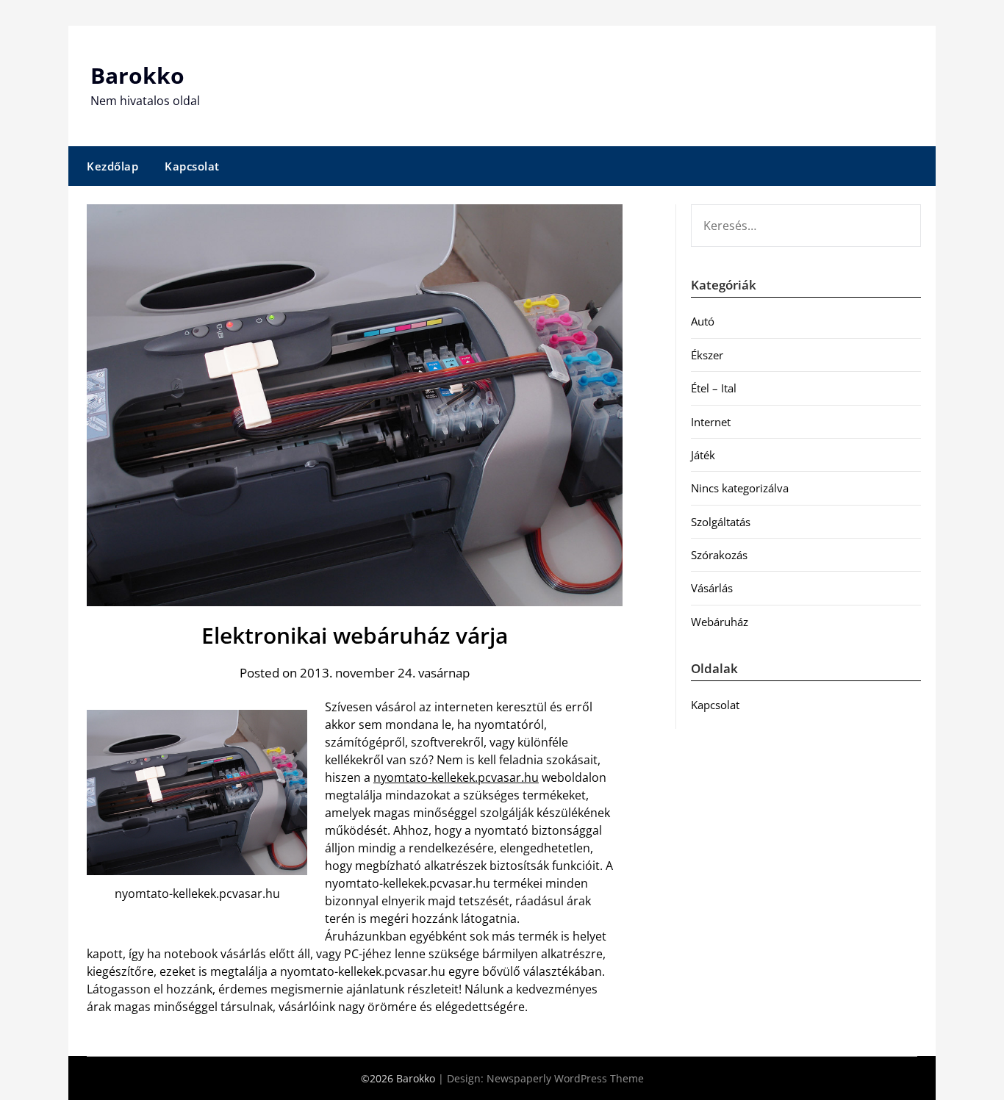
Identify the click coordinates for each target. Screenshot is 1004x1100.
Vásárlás (712, 587)
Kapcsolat (192, 166)
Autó (702, 321)
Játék (703, 454)
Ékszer (707, 355)
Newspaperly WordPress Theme (565, 1078)
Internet (711, 421)
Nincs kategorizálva (740, 488)
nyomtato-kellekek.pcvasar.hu (456, 777)
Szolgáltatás (720, 521)
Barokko (137, 75)
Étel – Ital (713, 388)
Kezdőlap (112, 166)
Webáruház (719, 621)
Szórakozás (719, 554)
